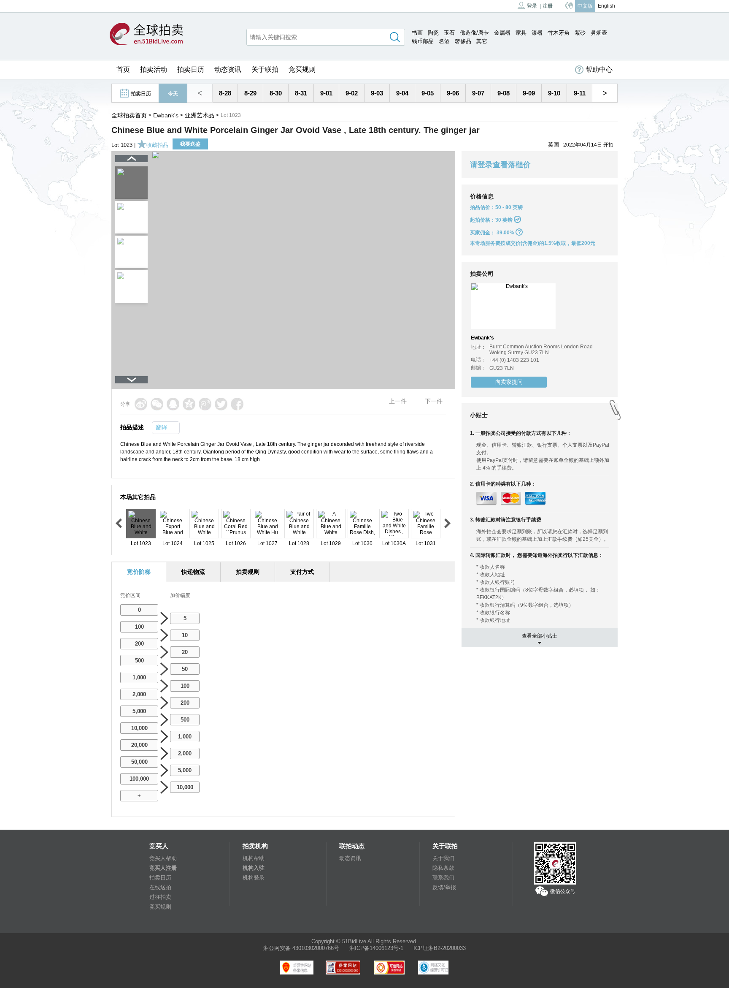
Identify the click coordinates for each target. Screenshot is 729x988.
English (606, 6)
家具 (521, 33)
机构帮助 (254, 858)
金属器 (502, 33)
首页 (123, 69)
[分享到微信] (157, 404)
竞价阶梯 (139, 571)
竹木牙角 (559, 33)
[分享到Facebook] (237, 404)
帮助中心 (599, 69)
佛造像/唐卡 (474, 33)
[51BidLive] (146, 34)
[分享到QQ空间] (189, 404)
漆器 (537, 33)
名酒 (444, 41)
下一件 (434, 401)
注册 (548, 6)
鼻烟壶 (599, 33)
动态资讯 (227, 69)
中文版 (585, 6)
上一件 (398, 401)
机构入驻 (254, 868)
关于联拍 (264, 69)
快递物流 (193, 571)
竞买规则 (302, 69)
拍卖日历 (190, 69)
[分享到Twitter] (221, 404)
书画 (417, 33)
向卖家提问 (509, 382)
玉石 (449, 33)
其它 (481, 41)
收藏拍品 (157, 145)
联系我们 (443, 877)
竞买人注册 (163, 868)
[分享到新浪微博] (141, 404)
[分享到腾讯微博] (205, 404)
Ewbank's (165, 115)
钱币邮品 (423, 41)
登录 (532, 6)
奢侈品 (463, 41)
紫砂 (580, 33)
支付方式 (302, 571)
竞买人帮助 (163, 858)
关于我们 (443, 858)
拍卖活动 (153, 69)
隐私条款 (443, 868)
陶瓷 (433, 33)
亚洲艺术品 (199, 115)
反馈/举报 (444, 887)
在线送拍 (160, 887)
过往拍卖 (160, 897)
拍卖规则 (247, 571)
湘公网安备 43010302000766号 (301, 948)
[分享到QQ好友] (173, 404)
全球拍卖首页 (129, 115)
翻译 (161, 427)
